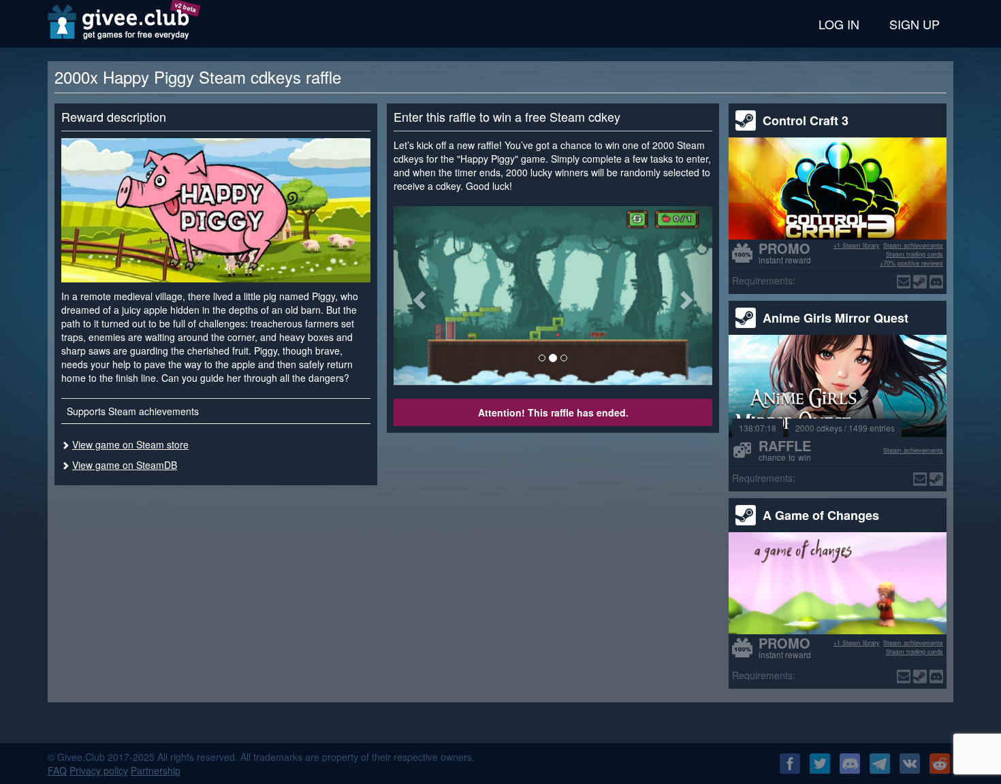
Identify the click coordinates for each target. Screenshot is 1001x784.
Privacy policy (98, 770)
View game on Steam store (130, 444)
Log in (839, 24)
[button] (417, 295)
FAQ (57, 770)
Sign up (914, 24)
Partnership (155, 770)
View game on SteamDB (124, 465)
